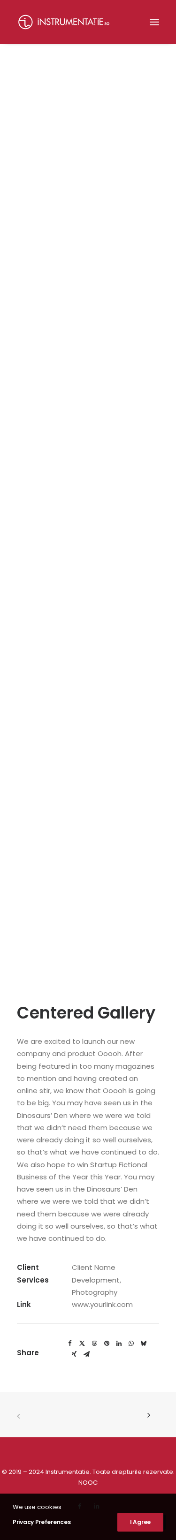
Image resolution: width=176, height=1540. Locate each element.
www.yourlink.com (102, 1304)
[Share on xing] (74, 1354)
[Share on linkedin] (118, 1343)
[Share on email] (86, 1354)
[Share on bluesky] (143, 1343)
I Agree (140, 1522)
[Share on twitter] (82, 1343)
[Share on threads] (94, 1343)
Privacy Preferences (41, 1522)
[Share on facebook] (70, 1343)
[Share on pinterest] (106, 1343)
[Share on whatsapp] (131, 1343)
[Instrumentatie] (64, 22)
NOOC (88, 1482)
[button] (154, 22)
